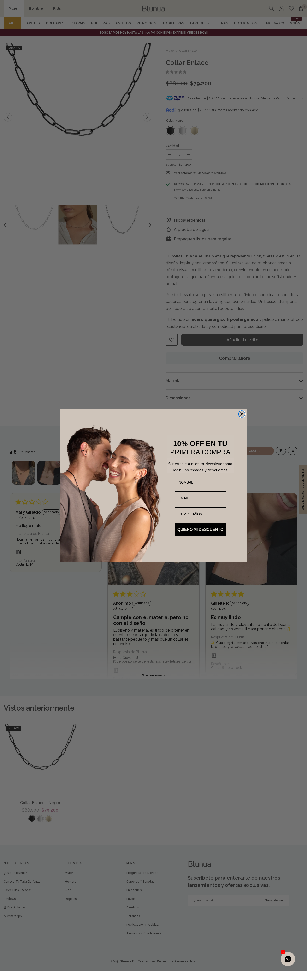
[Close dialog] (241, 414)
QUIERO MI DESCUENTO (200, 529)
